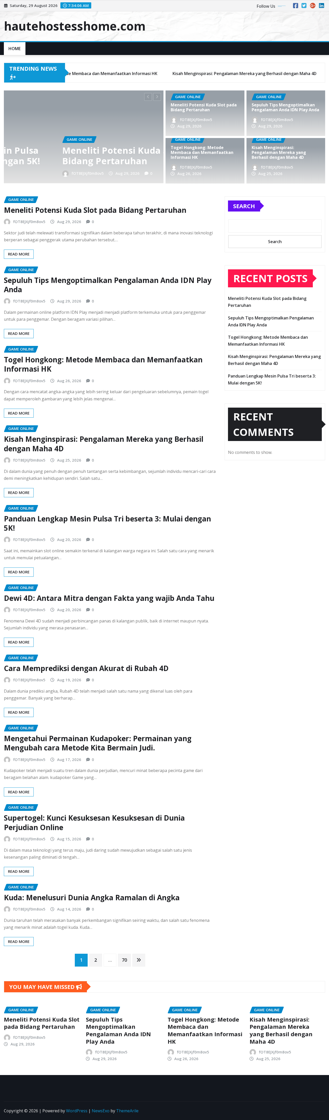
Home (14, 48)
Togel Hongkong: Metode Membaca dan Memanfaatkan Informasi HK (202, 152)
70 (124, 960)
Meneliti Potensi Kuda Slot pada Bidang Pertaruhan (80, 155)
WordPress (76, 1111)
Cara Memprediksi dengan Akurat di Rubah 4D (86, 668)
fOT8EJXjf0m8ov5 (34, 173)
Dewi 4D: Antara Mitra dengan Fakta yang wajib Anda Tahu (109, 598)
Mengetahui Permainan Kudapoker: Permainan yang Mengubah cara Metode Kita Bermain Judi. (97, 742)
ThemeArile (127, 1111)
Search (244, 206)
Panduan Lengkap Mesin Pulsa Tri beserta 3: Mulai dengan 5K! (107, 523)
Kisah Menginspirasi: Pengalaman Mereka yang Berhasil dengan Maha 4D (279, 152)
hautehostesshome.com (74, 26)
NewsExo (100, 1111)
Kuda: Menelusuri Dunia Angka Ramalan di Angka (92, 897)
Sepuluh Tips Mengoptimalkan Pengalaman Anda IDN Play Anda (285, 107)
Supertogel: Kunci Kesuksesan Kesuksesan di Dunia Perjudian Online (94, 822)
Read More (19, 253)
